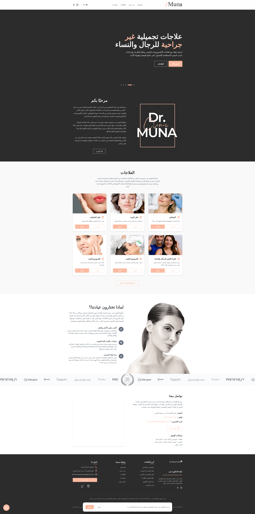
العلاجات (123, 5)
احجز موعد (122, 482)
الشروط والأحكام (78, 507)
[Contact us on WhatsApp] (6, 507)
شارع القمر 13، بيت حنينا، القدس (83, 471)
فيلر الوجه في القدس (147, 471)
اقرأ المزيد (99, 151)
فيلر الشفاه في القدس (147, 474)
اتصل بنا (115, 5)
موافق (90, 507)
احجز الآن (175, 72)
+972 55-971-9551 (170, 417)
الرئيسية (140, 5)
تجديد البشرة (150, 485)
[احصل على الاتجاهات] (88, 486)
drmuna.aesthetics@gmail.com (159, 422)
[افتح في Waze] (82, 486)
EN (84, 5)
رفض (99, 507)
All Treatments (127, 283)
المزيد (173, 227)
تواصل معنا (173, 428)
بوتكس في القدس (148, 467)
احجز (157, 227)
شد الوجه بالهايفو (148, 482)
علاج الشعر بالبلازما (148, 478)
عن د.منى (131, 5)
